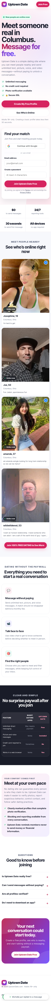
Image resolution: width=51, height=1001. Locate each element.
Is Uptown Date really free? (17, 876)
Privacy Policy (25, 192)
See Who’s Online (25, 112)
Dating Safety (14, 995)
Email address (10, 158)
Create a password (12, 170)
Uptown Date (18, 4)
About (4, 995)
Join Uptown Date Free (25, 183)
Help (24, 995)
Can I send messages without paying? (23, 885)
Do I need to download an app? (18, 902)
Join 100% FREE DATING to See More (25, 545)
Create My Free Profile (25, 104)
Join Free (43, 4)
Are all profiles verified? (15, 894)
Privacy (32, 995)
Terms (27, 190)
